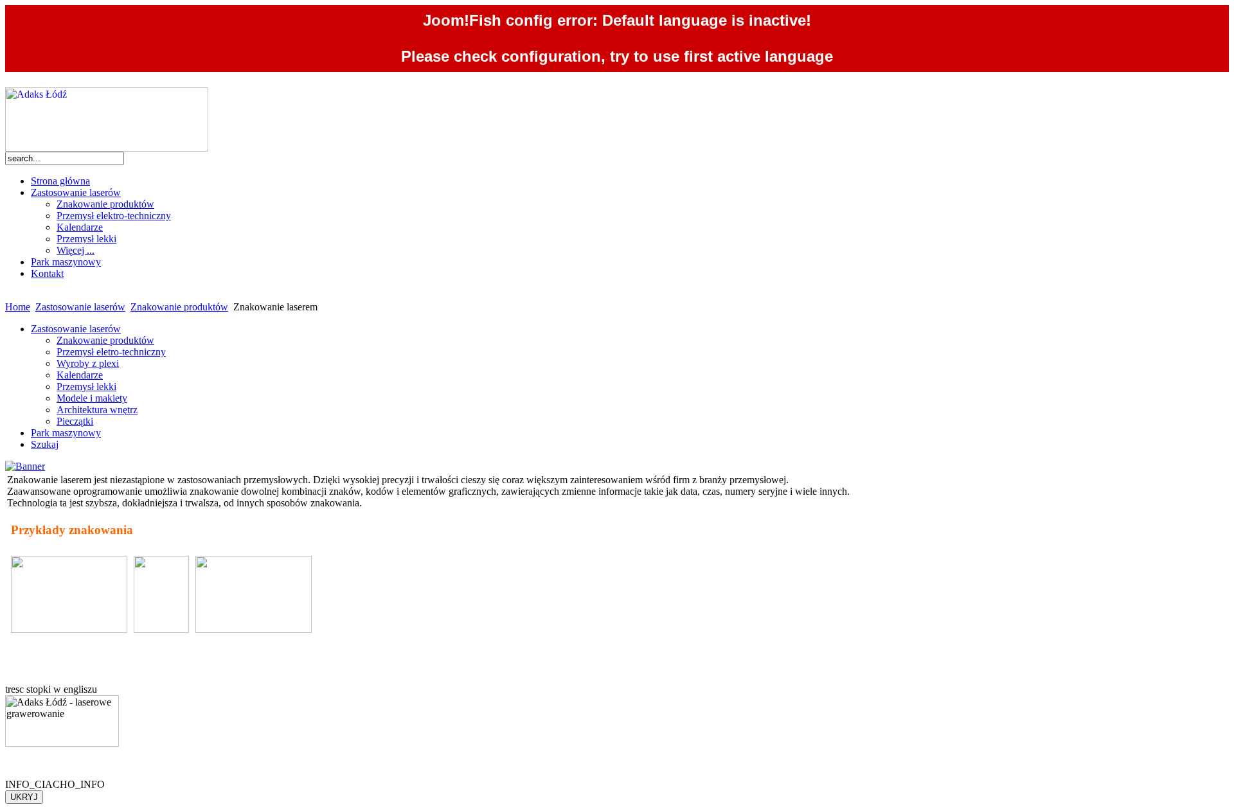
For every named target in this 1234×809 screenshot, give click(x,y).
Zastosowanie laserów (80, 306)
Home (17, 306)
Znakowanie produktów (179, 306)
